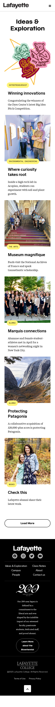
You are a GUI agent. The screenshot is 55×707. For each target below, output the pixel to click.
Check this (17, 493)
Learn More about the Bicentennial (27, 645)
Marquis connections (27, 331)
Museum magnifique (26, 255)
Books (12, 484)
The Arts (13, 246)
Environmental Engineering (23, 161)
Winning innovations (26, 94)
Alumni (12, 323)
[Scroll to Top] (27, 688)
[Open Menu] (50, 5)
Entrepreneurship (18, 85)
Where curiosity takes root (22, 172)
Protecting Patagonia (17, 414)
